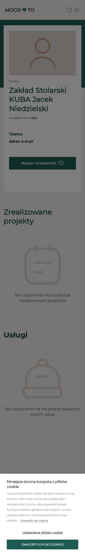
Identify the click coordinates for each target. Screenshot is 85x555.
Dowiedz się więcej (34, 520)
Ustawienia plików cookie (42, 532)
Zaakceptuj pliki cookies (42, 544)
